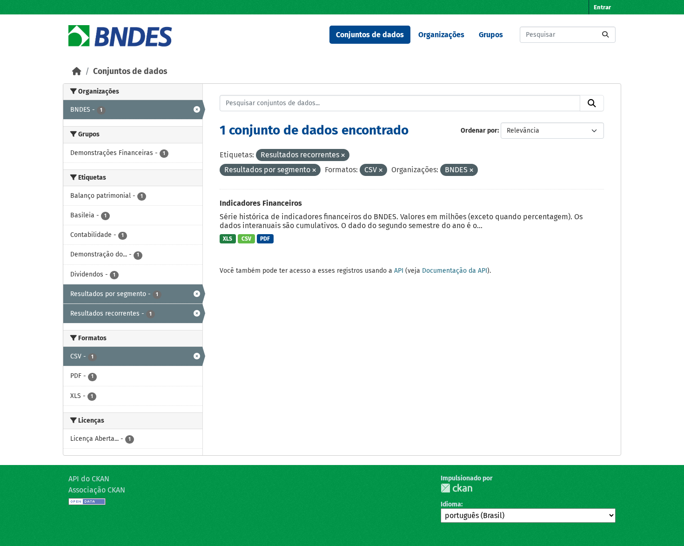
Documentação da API (454, 271)
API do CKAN (88, 478)
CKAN (456, 488)
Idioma (451, 504)
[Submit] (605, 35)
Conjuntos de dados (370, 34)
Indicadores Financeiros (261, 203)
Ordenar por (479, 131)
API (398, 271)
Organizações (441, 34)
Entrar (602, 7)
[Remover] (343, 156)
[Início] (76, 71)
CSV (246, 239)
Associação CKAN (96, 489)
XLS (227, 239)
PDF (265, 239)
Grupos (491, 34)
